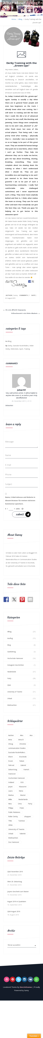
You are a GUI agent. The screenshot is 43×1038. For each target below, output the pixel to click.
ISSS (22, 782)
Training (27, 349)
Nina (10, 804)
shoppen (27, 816)
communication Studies (17, 748)
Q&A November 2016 (15, 872)
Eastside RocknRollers (21, 346)
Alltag (20, 19)
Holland (11, 782)
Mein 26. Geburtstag (14, 881)
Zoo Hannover (13, 842)
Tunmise (21, 821)
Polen (22, 808)
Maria (21, 791)
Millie (10, 799)
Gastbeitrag (11, 652)
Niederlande (11, 672)
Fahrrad (11, 765)
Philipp (10, 808)
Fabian (21, 761)
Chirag (10, 744)
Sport (21, 349)
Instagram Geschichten (15, 665)
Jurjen (10, 786)
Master (23, 795)
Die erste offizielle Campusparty (16, 310)
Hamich (26, 769)
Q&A (9, 685)
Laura (10, 791)
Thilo (10, 821)
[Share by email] (33, 285)
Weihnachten (12, 705)
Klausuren (22, 786)
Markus (11, 795)
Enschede (23, 757)
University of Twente (14, 692)
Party (9, 678)
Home (14, 19)
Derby (10, 346)
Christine (22, 744)
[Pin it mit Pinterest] (29, 285)
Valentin (23, 833)
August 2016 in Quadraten (16, 901)
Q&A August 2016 (13, 911)
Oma (20, 804)
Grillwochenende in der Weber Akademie (24, 313)
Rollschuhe (14, 349)
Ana (31, 735)
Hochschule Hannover (15, 658)
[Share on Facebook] (29, 281)
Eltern (10, 757)
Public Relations (14, 812)
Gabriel (23, 765)
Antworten (9, 405)
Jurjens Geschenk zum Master (18, 891)
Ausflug (10, 638)
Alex (21, 735)
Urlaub (9, 698)
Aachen (11, 735)
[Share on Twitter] (33, 281)
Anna (10, 739)
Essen (10, 761)
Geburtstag (12, 769)
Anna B (20, 739)
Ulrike (10, 825)
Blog (9, 645)
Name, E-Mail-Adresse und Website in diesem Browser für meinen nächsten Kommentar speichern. (20, 500)
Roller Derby (13, 816)
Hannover (12, 774)
